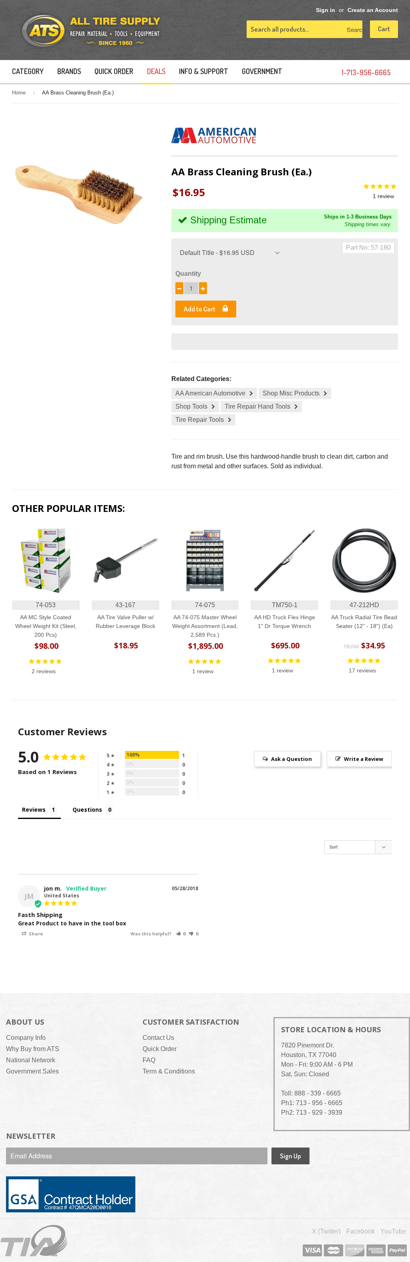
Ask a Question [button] (291, 758)
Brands (69, 71)
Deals (156, 71)
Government (262, 71)
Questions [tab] (87, 809)
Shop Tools (191, 406)
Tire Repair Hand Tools (257, 406)
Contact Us (158, 1037)
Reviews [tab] (34, 809)
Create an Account (373, 10)
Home (19, 93)
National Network (30, 1060)
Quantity (188, 273)
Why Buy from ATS (32, 1048)
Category (28, 71)
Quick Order (113, 71)
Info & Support (203, 71)
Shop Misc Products (291, 393)
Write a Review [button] (363, 758)
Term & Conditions (169, 1071)
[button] (181, 934)
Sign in (325, 10)
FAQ (149, 1060)
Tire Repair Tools (199, 419)
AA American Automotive (210, 393)
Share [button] (35, 934)
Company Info (26, 1037)
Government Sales (32, 1071)
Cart (384, 28)
